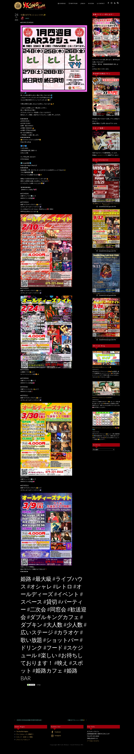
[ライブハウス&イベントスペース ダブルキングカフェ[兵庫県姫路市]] (30, 9)
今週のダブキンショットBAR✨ (76, 720)
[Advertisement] (50, 705)
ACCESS (91, 3)
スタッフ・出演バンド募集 (24, 737)
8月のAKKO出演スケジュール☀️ (101, 367)
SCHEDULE (62, 3)
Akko (27, 18)
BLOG (83, 3)
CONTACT (101, 3)
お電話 (98, 69)
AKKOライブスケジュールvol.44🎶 (102, 397)
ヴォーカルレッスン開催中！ (25, 734)
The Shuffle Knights (22, 731)
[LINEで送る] (31, 685)
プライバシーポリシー (23, 739)
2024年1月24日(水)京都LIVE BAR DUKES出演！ (29, 720)
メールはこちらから (93, 741)
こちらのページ (100, 155)
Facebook (57, 732)
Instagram (57, 735)
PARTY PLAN (73, 3)
